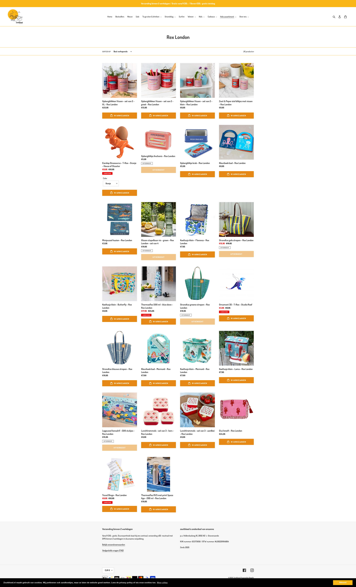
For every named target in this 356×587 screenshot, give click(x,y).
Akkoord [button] (342, 583)
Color (105, 178)
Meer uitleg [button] (162, 582)
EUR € (107, 570)
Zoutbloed (236, 578)
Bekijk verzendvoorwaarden (113, 544)
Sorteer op (106, 52)
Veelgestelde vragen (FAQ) (113, 550)
